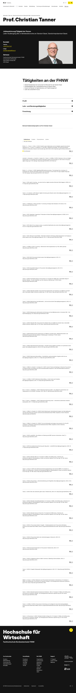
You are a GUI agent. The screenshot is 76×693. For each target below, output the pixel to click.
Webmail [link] (53, 662)
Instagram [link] (25, 660)
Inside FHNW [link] (54, 660)
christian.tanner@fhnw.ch (9, 50)
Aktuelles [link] (5, 665)
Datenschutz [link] (26, 685)
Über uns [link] (10, 15)
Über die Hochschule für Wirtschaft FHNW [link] (22, 15)
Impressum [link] (33, 685)
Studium (26, 6)
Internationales (54, 6)
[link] (7, 3)
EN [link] (65, 2)
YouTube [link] (25, 662)
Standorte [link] (39, 662)
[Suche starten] (71, 3)
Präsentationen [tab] (40, 139)
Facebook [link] (25, 659)
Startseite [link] (21, 6)
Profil (25, 101)
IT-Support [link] (53, 659)
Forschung (27, 111)
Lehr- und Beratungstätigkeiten (34, 106)
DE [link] (63, 2)
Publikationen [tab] (27, 139)
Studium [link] (5, 659)
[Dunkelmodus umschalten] (69, 3)
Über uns (66, 6)
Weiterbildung (32, 6)
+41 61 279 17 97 (7, 46)
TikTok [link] (24, 665)
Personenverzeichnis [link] (35, 15)
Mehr (70, 151)
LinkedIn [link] (25, 664)
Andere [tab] (47, 139)
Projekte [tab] (33, 139)
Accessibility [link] (41, 685)
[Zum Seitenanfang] (71, 630)
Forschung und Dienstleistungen (43, 6)
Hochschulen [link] (40, 660)
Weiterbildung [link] (6, 660)
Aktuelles (61, 6)
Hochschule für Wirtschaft (8, 6)
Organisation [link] (40, 659)
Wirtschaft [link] (5, 15)
